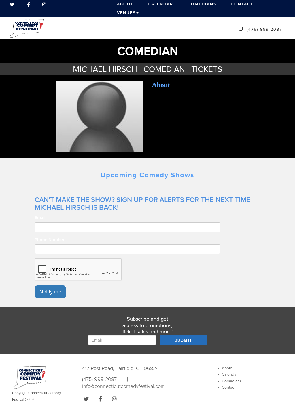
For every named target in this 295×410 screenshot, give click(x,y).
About (125, 4)
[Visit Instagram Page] (44, 4)
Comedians (202, 4)
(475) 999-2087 (264, 29)
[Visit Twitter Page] (12, 4)
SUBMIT (183, 340)
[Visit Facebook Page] (28, 4)
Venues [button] (126, 12)
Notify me (50, 292)
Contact (242, 4)
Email (40, 217)
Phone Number (49, 239)
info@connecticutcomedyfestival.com (123, 386)
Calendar (160, 4)
